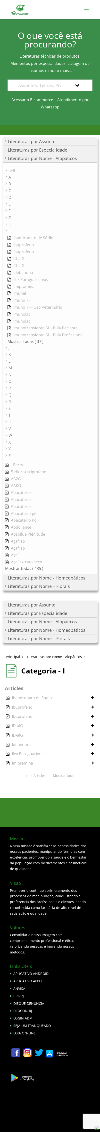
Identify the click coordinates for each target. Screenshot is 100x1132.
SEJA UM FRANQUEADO (32, 1025)
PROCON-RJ (22, 1010)
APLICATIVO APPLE (28, 981)
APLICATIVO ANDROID (31, 973)
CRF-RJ (18, 996)
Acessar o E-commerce (32, 99)
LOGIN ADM (23, 1018)
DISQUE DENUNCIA (28, 1003)
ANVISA (19, 988)
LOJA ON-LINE (24, 1033)
